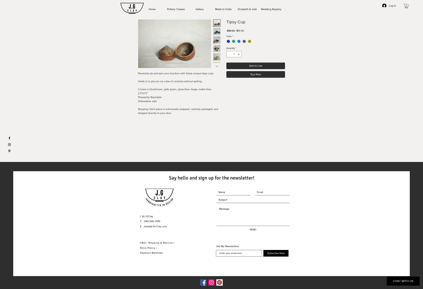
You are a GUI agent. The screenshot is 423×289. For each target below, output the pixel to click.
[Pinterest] (219, 282)
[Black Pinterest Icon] (9, 151)
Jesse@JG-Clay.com (155, 226)
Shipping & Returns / (161, 242)
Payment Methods (151, 252)
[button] (406, 5)
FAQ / (144, 242)
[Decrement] (229, 54)
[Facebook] (203, 282)
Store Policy (148, 247)
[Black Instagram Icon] (9, 144)
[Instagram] (211, 282)
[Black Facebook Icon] (9, 138)
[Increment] (239, 54)
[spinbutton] (234, 54)
